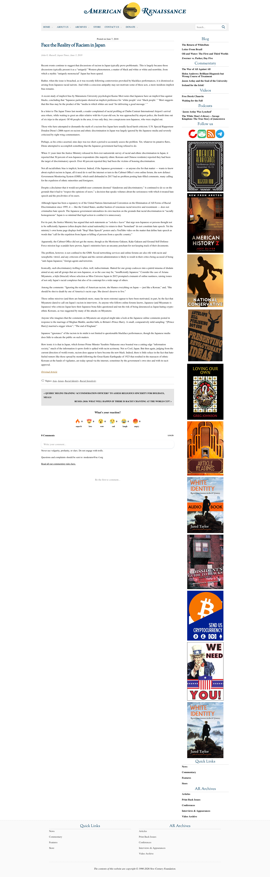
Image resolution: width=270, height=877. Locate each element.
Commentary (205, 63)
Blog (205, 39)
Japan (61, 380)
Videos (205, 90)
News (184, 766)
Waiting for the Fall (192, 100)
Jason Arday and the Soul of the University (205, 80)
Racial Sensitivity (88, 380)
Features (186, 778)
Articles (186, 794)
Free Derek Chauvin (193, 96)
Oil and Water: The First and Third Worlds (205, 53)
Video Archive (189, 816)
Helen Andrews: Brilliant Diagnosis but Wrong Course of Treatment (203, 75)
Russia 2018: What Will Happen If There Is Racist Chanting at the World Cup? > (123, 401)
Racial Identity (72, 380)
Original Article (49, 371)
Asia (54, 380)
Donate (130, 27)
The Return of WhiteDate (195, 44)
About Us (62, 27)
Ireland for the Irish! (193, 85)
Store (97, 27)
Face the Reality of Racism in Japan (73, 45)
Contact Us (112, 27)
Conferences (188, 805)
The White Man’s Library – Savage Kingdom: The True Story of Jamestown (203, 117)
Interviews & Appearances (196, 811)
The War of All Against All (196, 69)
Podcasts (205, 106)
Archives (81, 27)
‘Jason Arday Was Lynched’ (197, 111)
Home (46, 27)
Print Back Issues (191, 799)
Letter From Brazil (192, 49)
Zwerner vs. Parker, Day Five (197, 58)
